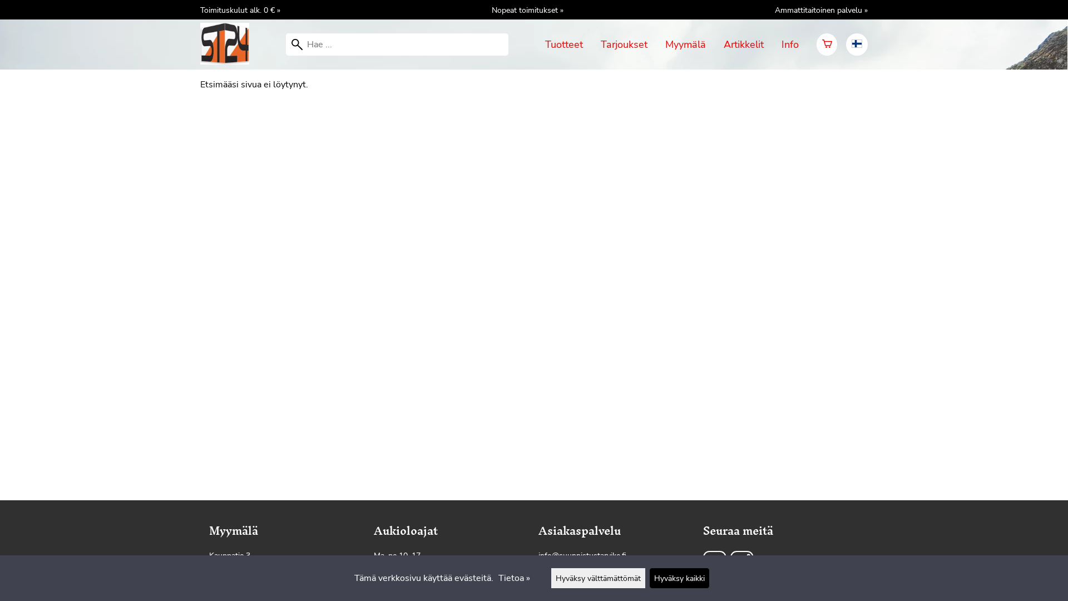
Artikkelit (744, 44)
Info (790, 44)
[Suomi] (857, 44)
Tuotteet (564, 44)
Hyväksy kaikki (679, 578)
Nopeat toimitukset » (527, 10)
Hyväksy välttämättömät (598, 578)
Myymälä (685, 44)
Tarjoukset (624, 44)
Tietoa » (514, 578)
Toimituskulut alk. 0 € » (240, 10)
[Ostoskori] (827, 44)
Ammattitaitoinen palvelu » (821, 10)
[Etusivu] (229, 62)
